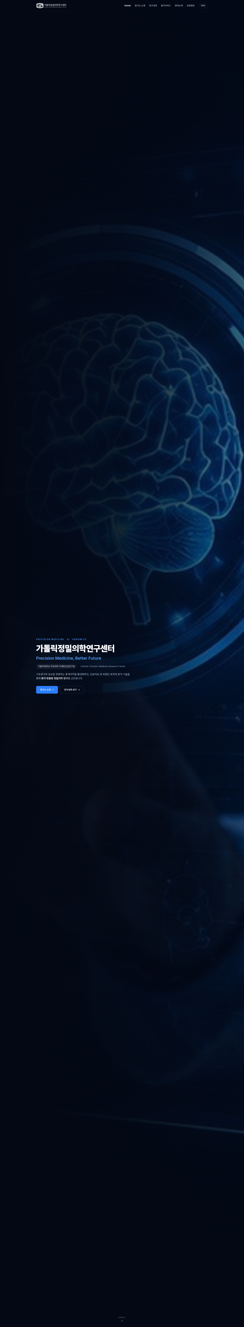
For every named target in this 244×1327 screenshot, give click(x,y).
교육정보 (191, 5)
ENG (203, 5)
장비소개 (179, 5)
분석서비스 (166, 5)
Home (127, 5)
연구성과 (153, 5)
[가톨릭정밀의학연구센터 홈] (51, 5)
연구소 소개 (140, 5)
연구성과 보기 (70, 689)
